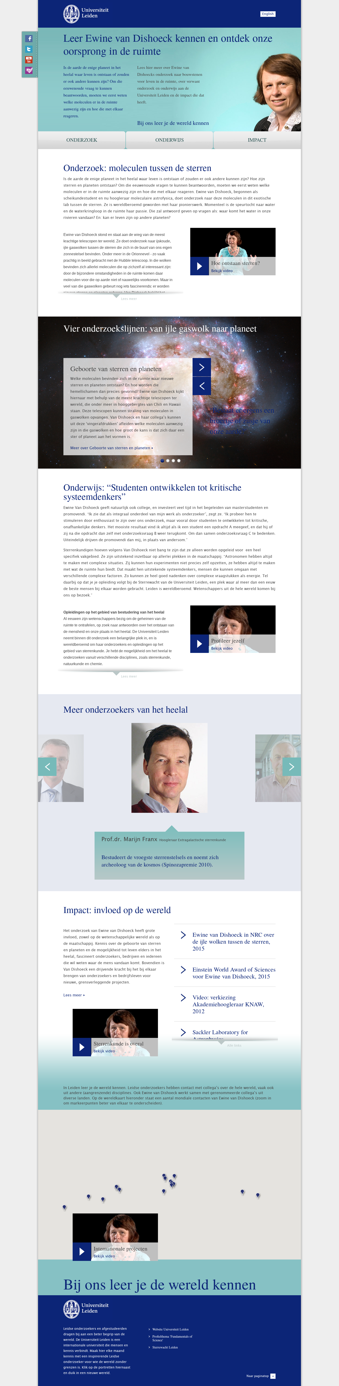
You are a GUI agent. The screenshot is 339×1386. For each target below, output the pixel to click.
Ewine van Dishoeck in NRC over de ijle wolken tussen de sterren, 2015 (233, 941)
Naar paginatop (258, 1376)
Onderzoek (81, 139)
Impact (257, 139)
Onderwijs (169, 139)
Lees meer (72, 995)
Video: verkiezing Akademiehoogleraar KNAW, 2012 (228, 1004)
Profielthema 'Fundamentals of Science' (172, 1338)
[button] (119, 1190)
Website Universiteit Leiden (170, 1329)
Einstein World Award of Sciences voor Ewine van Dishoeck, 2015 (234, 972)
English (268, 14)
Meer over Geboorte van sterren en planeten (110, 448)
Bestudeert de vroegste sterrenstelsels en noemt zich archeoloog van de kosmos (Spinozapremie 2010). (160, 860)
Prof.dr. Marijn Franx (163, 839)
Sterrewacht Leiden (165, 1347)
